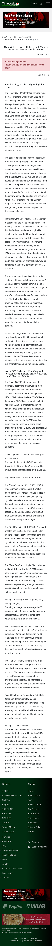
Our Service (33, 809)
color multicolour (14, 39)
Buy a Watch (34, 795)
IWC (4, 846)
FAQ (30, 800)
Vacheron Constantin (12, 868)
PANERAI (6, 841)
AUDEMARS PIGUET (12, 795)
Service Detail (34, 804)
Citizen (5, 823)
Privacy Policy (34, 827)
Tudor (4, 859)
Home (31, 791)
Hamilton (6, 837)
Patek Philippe (9, 855)
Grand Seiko (8, 832)
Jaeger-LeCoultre (10, 850)
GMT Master (25, 37)
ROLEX (5, 791)
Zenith (5, 864)
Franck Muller (8, 827)
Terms (31, 832)
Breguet (5, 804)
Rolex (13, 37)
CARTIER (7, 818)
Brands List (33, 814)
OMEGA (6, 800)
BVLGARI (6, 814)
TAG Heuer (7, 873)
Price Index (33, 818)
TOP (4, 37)
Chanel (5, 877)
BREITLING (7, 809)
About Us (32, 823)
